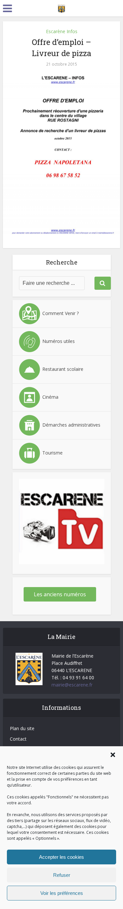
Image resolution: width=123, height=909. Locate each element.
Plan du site (22, 728)
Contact (18, 739)
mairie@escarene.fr (71, 685)
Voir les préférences (61, 893)
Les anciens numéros (60, 594)
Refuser (61, 875)
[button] (113, 754)
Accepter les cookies (61, 857)
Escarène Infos (61, 31)
